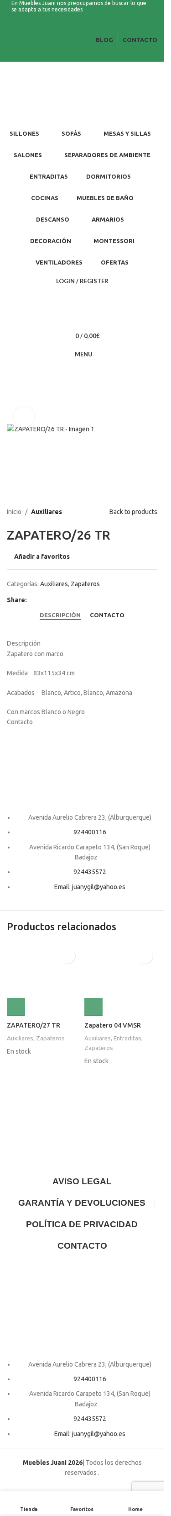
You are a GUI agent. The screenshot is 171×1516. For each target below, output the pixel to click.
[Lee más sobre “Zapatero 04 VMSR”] (93, 1007)
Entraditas (127, 1038)
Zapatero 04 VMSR (112, 1025)
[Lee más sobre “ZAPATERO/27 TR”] (16, 1007)
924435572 (89, 871)
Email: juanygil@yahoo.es (89, 887)
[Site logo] (57, 92)
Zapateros (85, 584)
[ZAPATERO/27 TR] (43, 979)
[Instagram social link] (87, 24)
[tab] (60, 615)
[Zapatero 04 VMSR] (120, 979)
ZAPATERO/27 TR (33, 1025)
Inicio (14, 511)
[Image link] (82, 769)
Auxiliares (46, 511)
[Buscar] (82, 299)
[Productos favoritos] (82, 317)
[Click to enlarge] (24, 417)
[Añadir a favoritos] (67, 956)
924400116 (89, 832)
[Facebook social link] (76, 24)
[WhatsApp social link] (43, 600)
